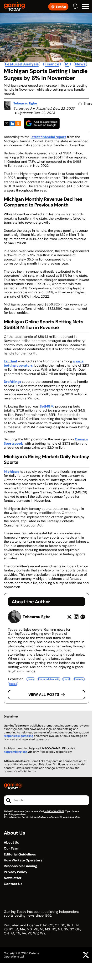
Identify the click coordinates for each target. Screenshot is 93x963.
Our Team (11, 848)
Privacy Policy (15, 872)
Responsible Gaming (20, 866)
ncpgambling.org (15, 752)
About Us (11, 842)
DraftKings (12, 381)
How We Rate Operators (23, 860)
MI (67, 64)
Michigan (11, 471)
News (80, 64)
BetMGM (46, 406)
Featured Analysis (22, 64)
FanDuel (10, 361)
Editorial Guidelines (20, 854)
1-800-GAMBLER (54, 811)
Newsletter (12, 878)
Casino (13, 683)
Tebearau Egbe (25, 103)
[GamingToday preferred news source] (42, 123)
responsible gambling (18, 736)
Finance (52, 64)
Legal (66, 679)
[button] (85, 6)
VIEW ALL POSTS (43, 694)
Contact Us (13, 884)
